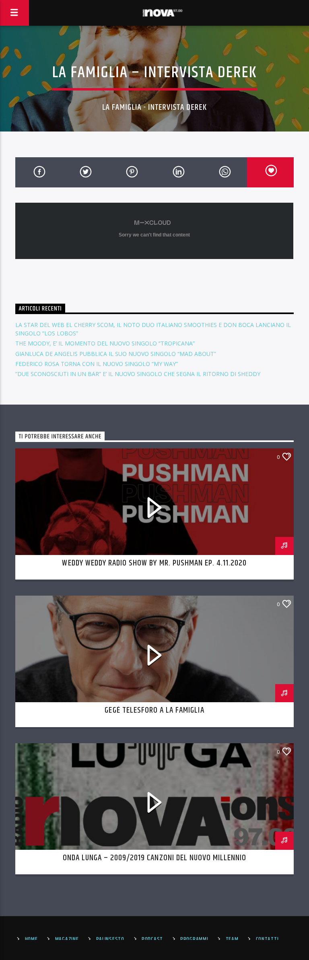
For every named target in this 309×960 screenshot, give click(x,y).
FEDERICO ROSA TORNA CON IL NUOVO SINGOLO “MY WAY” (96, 364)
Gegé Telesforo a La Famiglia (154, 710)
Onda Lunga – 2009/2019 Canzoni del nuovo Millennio (155, 857)
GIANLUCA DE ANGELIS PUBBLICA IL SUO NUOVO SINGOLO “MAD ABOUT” (115, 354)
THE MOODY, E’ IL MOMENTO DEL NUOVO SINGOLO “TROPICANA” (105, 343)
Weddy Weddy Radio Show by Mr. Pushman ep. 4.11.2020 (154, 563)
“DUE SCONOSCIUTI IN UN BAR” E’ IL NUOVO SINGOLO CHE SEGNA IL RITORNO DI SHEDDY (137, 374)
